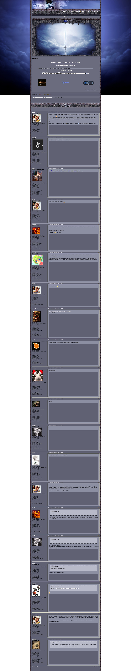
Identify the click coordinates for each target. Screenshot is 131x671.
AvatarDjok (34, 308)
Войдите (40, 94)
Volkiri (33, 452)
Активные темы (65, 16)
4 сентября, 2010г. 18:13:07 (58, 639)
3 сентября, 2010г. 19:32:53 (58, 199)
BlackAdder (35, 583)
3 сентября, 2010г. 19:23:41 (58, 168)
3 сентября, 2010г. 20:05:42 (58, 224)
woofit (33, 339)
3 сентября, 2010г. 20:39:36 (58, 252)
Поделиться (50, 137)
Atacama (34, 252)
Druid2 (33, 112)
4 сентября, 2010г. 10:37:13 (58, 482)
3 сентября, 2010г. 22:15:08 (58, 308)
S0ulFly (34, 425)
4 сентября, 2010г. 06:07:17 (58, 398)
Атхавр (34, 398)
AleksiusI (34, 639)
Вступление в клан (48, 97)
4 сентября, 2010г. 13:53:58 (58, 535)
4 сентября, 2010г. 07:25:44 (58, 425)
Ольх (33, 563)
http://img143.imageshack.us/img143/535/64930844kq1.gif (67, 588)
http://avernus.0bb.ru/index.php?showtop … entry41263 (60, 311)
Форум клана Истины (38, 97)
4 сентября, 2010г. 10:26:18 (58, 452)
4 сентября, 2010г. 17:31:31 (58, 613)
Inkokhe (34, 137)
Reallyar (34, 224)
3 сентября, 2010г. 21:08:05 (58, 283)
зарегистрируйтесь (47, 94)
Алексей (34, 367)
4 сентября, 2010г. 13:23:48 (58, 507)
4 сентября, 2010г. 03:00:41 (58, 367)
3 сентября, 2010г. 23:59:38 (58, 339)
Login (33, 168)
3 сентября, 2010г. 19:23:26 (58, 137)
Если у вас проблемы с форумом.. (92, 89)
